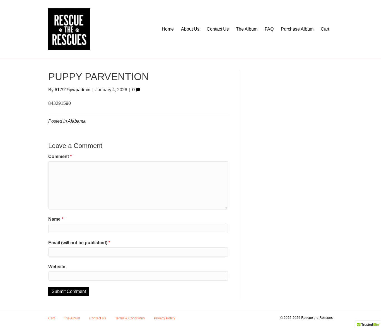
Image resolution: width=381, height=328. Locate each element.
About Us (190, 29)
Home (168, 29)
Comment (60, 156)
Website (56, 266)
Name (55, 219)
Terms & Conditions (130, 318)
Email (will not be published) (79, 242)
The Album (246, 29)
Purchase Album (297, 29)
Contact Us (218, 29)
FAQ (269, 29)
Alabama (77, 121)
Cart (325, 29)
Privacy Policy (164, 318)
